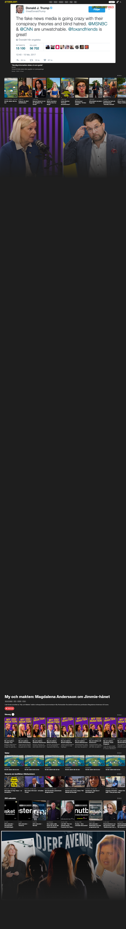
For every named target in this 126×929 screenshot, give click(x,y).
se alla (119, 75)
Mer (75, 2)
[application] (63, 33)
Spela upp (10, 708)
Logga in (112, 2)
